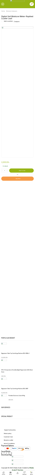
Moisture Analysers (11, 11)
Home (3, 11)
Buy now (18, 178)
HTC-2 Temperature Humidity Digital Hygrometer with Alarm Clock (17, 371)
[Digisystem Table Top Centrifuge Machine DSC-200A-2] (4, 347)
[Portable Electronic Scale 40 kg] (4, 398)
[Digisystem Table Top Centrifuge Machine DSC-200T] (4, 382)
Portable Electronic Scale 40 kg (16, 395)
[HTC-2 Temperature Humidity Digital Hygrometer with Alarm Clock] (4, 363)
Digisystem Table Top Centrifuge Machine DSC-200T (14, 388)
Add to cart (22, 170)
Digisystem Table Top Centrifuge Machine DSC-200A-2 (15, 353)
